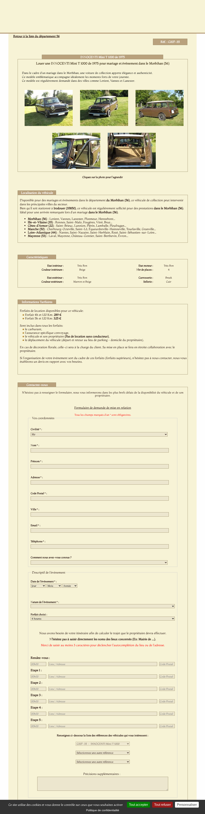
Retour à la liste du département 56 (36, 36)
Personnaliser (187, 804)
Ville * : (35, 509)
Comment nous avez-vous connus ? (52, 557)
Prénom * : (37, 461)
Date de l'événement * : (44, 581)
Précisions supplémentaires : (102, 774)
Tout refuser (162, 804)
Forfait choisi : (39, 614)
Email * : (36, 525)
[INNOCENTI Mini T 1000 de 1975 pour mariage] (49, 125)
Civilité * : (37, 429)
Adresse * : (37, 477)
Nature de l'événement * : (45, 602)
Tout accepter (138, 804)
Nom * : (35, 445)
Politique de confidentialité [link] (102, 810)
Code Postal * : (39, 493)
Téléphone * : (39, 541)
